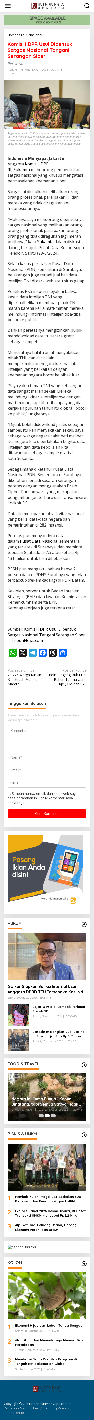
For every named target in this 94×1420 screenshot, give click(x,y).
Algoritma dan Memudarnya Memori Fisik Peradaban (49, 1342)
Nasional (13, 73)
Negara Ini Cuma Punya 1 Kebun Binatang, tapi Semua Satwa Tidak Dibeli (44, 1101)
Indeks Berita (14, 1413)
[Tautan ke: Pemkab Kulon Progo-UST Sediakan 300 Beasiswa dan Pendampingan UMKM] (47, 1167)
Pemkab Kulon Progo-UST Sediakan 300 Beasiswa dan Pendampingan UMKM (48, 1199)
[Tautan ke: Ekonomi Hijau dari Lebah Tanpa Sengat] (47, 1295)
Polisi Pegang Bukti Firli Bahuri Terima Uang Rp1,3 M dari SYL (67, 677)
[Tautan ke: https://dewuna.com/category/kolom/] (84, 1264)
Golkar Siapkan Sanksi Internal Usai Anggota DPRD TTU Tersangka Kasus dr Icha (46, 989)
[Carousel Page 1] (41, 1115)
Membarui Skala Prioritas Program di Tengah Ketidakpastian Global (46, 1361)
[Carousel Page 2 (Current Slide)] (47, 1115)
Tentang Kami (55, 1408)
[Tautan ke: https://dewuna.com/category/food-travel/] (84, 1065)
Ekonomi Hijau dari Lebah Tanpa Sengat (48, 1325)
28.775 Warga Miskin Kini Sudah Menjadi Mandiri (24, 677)
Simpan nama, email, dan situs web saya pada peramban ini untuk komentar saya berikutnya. (43, 798)
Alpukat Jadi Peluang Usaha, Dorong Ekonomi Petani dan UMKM (46, 1227)
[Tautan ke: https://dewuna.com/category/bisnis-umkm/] (84, 1135)
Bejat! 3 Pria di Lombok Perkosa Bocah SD (58, 1009)
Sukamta (21, 169)
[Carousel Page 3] (53, 1115)
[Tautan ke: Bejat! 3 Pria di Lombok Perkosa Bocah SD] (18, 1014)
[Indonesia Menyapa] (48, 5)
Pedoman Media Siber (21, 1408)
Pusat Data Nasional (39, 541)
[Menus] (8, 6)
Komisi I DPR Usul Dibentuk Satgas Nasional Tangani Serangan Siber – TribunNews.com (46, 634)
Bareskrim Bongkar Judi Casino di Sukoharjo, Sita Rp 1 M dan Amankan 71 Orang (58, 1034)
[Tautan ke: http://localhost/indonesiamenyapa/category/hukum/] (84, 924)
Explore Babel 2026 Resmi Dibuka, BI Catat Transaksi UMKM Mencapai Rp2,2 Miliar (50, 1213)
